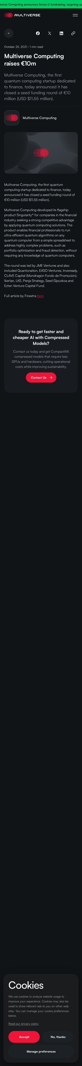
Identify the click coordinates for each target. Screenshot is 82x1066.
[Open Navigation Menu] (75, 15)
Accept (24, 1037)
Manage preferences (41, 1051)
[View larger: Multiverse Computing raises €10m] (41, 153)
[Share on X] (49, 33)
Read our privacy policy (23, 1023)
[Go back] (8, 33)
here (40, 296)
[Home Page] (22, 15)
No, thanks (58, 1037)
